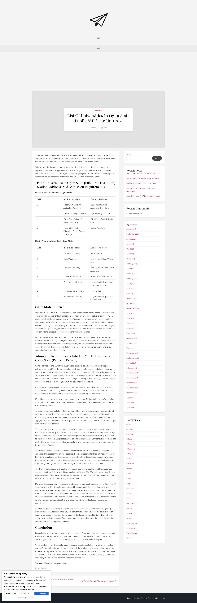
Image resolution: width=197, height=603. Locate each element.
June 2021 (130, 313)
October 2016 (131, 393)
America (129, 429)
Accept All (41, 593)
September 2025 (132, 234)
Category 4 (130, 454)
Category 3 (130, 449)
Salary (128, 518)
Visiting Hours (131, 533)
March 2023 (130, 293)
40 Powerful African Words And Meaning (97, 581)
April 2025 (130, 254)
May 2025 (130, 249)
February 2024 (131, 279)
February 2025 (131, 264)
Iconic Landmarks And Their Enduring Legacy (143, 196)
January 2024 (131, 284)
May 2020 (130, 323)
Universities (130, 528)
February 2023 (131, 298)
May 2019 (129, 348)
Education (98, 111)
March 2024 (130, 274)
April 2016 (130, 408)
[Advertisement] (98, 72)
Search (128, 155)
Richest (129, 513)
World (128, 538)
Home (98, 49)
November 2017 (132, 378)
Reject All (26, 593)
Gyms (128, 479)
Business (129, 434)
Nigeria (129, 493)
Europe (129, 469)
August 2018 (131, 363)
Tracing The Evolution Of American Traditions (143, 173)
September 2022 (132, 308)
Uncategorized (131, 523)
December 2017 (132, 373)
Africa (128, 424)
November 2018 (132, 353)
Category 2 (130, 444)
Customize (11, 593)
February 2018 (131, 368)
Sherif (105, 128)
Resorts (129, 508)
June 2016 (130, 403)
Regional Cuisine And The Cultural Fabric (141, 183)
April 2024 (130, 269)
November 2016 (132, 388)
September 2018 (132, 358)
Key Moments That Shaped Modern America (142, 178)
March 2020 (130, 333)
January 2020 (131, 343)
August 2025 (131, 239)
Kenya (128, 484)
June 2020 (130, 318)
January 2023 (131, 303)
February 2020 (131, 338)
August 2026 (131, 229)
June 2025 (130, 244)
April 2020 (130, 328)
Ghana (128, 474)
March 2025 (130, 259)
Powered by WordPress (136, 598)
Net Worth (130, 489)
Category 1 (130, 439)
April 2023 (130, 289)
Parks (128, 498)
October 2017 (131, 383)
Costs (128, 459)
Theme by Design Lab (156, 598)
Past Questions (131, 503)
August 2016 (131, 398)
